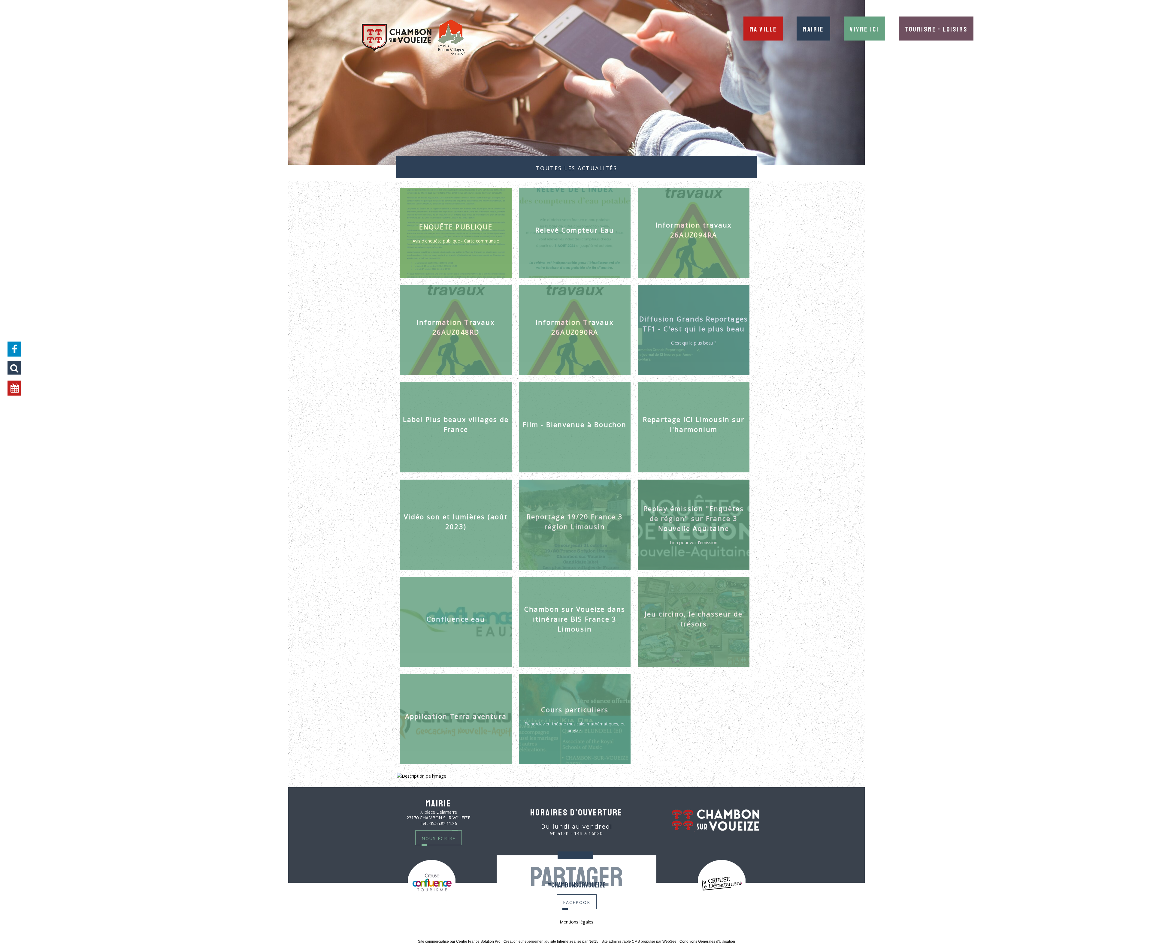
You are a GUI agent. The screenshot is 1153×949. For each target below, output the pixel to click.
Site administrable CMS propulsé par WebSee (638, 941)
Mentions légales (576, 922)
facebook (576, 902)
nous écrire (438, 838)
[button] (14, 368)
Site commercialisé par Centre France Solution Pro (459, 941)
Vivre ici (864, 29)
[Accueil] (413, 38)
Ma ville (763, 29)
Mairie (813, 29)
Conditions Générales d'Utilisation (707, 941)
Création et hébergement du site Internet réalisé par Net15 (551, 941)
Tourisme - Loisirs (936, 29)
